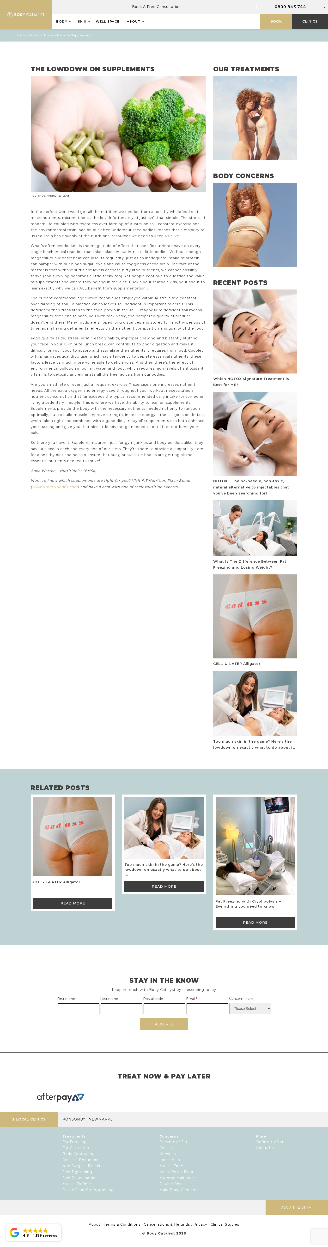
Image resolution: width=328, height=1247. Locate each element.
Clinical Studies (225, 1224)
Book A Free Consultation (156, 7)
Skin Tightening (77, 1172)
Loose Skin (169, 1160)
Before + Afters (270, 1142)
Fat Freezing (74, 1142)
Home (20, 35)
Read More (73, 903)
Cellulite (167, 1148)
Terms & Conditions (122, 1224)
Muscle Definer (76, 1184)
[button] (33, 1232)
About (133, 21)
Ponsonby (73, 1119)
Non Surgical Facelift (82, 1166)
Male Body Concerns (179, 1190)
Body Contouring (78, 1154)
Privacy (200, 1224)
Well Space (107, 21)
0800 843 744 (290, 6)
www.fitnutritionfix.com (55, 487)
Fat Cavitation (75, 1148)
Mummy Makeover (177, 1178)
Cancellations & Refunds (167, 1224)
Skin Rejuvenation (79, 1178)
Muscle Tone (171, 1166)
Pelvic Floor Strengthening (88, 1190)
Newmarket (102, 1119)
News (34, 35)
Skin (82, 21)
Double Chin (171, 1184)
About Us (265, 1148)
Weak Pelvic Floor (176, 1172)
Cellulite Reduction (80, 1160)
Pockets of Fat (173, 1142)
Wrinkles (167, 1154)
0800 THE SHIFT (297, 1207)
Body (61, 21)
